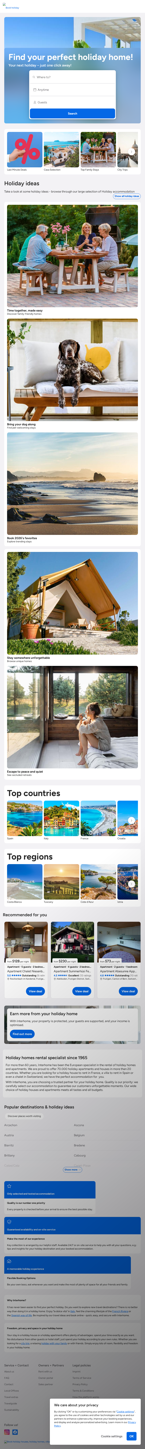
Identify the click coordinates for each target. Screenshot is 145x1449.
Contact (8, 1384)
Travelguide (10, 1403)
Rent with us (45, 1371)
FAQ (6, 1378)
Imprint (76, 1371)
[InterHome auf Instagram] (7, 1432)
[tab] (24, 1116)
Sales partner (45, 1384)
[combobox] (74, 77)
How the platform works (85, 1397)
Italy (72, 1311)
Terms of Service (81, 1378)
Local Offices (11, 1390)
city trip (25, 1343)
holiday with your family (54, 1343)
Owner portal (45, 1378)
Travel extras (11, 1397)
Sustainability (11, 1409)
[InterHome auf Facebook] (15, 1432)
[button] (72, 90)
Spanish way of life (21, 1315)
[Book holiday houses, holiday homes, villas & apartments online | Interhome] (44, 1441)
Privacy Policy (80, 1384)
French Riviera (120, 1311)
